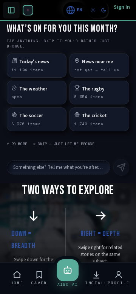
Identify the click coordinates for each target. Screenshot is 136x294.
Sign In (122, 7)
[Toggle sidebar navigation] (28, 10)
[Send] (121, 167)
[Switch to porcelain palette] (93, 10)
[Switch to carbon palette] (103, 10)
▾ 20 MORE (17, 144)
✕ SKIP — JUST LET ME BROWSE (63, 144)
